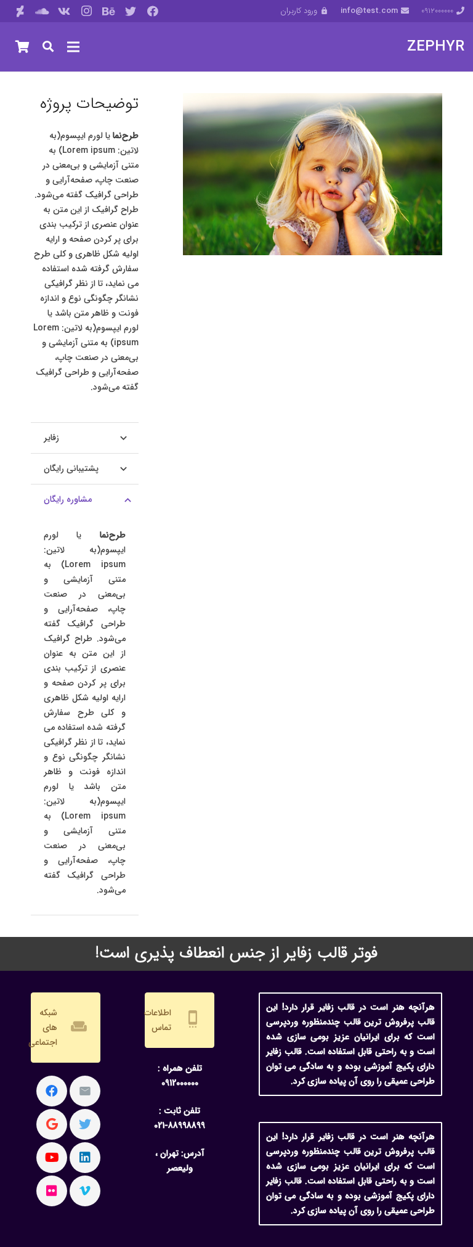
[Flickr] (51, 1190)
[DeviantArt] (20, 11)
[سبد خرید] (22, 47)
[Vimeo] (85, 1190)
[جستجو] (48, 47)
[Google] (51, 1124)
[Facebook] (153, 11)
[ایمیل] (85, 1091)
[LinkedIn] (85, 1157)
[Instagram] (86, 11)
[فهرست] (73, 46)
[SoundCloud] (42, 11)
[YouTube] (51, 1157)
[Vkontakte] (64, 11)
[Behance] (108, 11)
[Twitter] (130, 11)
